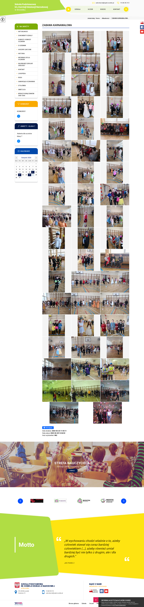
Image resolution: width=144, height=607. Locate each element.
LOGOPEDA (22, 73)
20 (29, 172)
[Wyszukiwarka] (126, 9)
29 (36, 175)
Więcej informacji (18, 116)
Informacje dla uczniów (24, 58)
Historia (21, 53)
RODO (20, 77)
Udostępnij (49, 427)
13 (29, 169)
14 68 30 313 (124, 3)
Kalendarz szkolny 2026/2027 (25, 64)
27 (29, 175)
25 (23, 175)
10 (19, 169)
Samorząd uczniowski (26, 81)
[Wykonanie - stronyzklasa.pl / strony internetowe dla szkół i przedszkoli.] (19, 604)
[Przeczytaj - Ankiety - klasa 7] (29, 126)
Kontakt (116, 9)
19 (26, 172)
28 (33, 175)
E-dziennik (22, 45)
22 (36, 172)
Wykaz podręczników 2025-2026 (26, 94)
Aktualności (104, 18)
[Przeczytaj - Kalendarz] (29, 151)
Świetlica (21, 89)
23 (16, 175)
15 (36, 169)
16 (16, 172)
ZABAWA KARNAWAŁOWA (57, 25)
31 (19, 177)
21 (33, 172)
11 (23, 169)
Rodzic (103, 9)
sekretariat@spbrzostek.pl (105, 3)
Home (98, 18)
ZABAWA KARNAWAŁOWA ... (119, 18)
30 (16, 177)
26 (26, 175)
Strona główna (68, 9)
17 (19, 172)
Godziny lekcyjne (24, 49)
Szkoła (77, 9)
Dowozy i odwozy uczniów (24, 40)
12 (26, 169)
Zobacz (72, 470)
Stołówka (22, 85)
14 (33, 169)
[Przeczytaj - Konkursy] (29, 104)
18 (23, 172)
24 (19, 175)
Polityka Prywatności (119, 605)
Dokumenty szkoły (25, 35)
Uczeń (90, 9)
